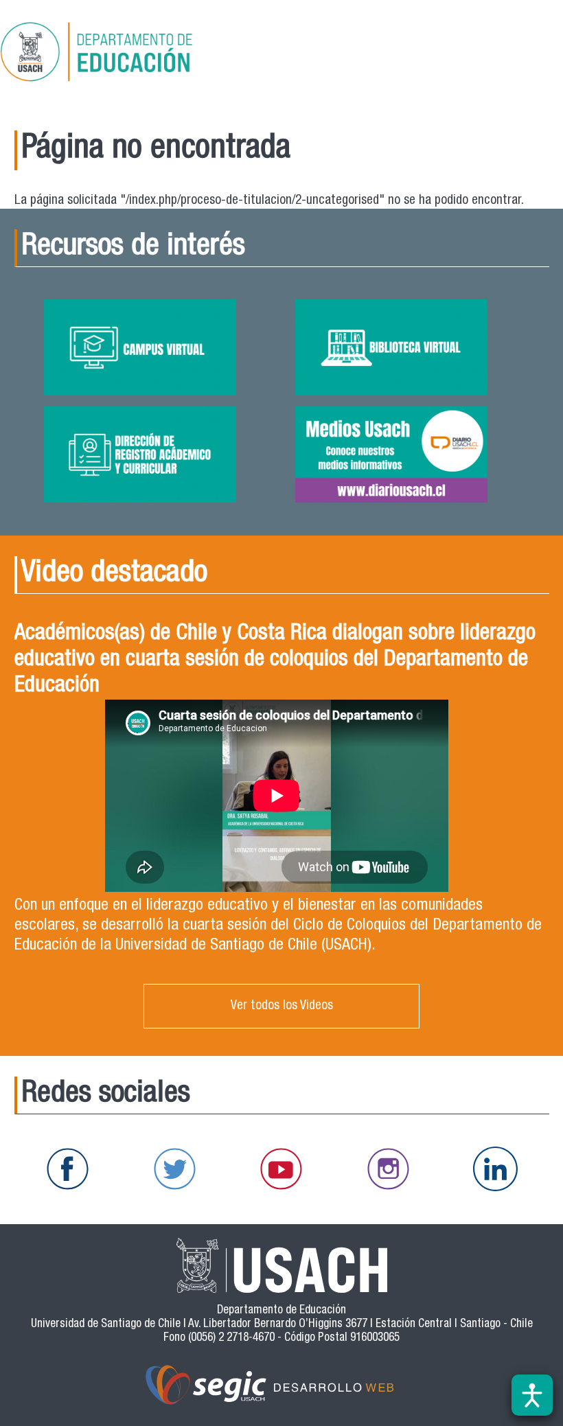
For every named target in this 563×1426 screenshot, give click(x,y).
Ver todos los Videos (282, 1006)
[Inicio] (140, 54)
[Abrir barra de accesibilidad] (532, 1395)
